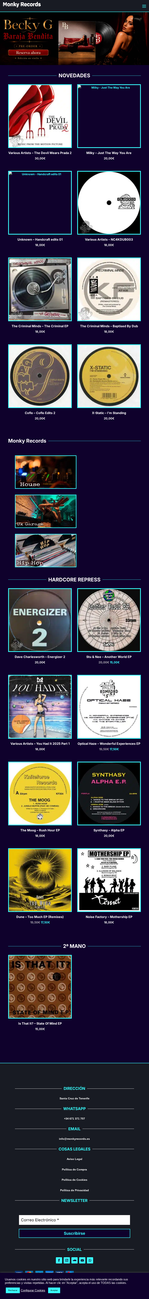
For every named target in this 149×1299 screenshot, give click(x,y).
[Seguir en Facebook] (59, 1260)
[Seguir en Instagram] (67, 1260)
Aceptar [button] (54, 1290)
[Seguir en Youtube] (82, 1260)
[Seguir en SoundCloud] (74, 1260)
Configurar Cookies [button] (33, 1290)
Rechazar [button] (12, 1290)
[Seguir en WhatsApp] (90, 1260)
